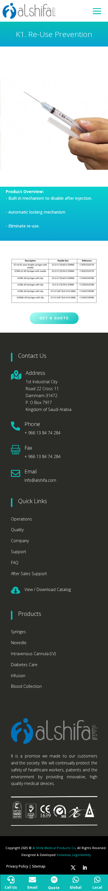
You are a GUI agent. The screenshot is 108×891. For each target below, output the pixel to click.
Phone (32, 424)
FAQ (14, 562)
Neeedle (18, 642)
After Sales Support (29, 573)
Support (18, 551)
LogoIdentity (81, 855)
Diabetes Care (24, 664)
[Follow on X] (73, 867)
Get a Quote (54, 318)
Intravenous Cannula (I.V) (33, 653)
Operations (21, 519)
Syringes (18, 631)
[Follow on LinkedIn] (84, 867)
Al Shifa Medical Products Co (54, 848)
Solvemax (63, 855)
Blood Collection (26, 686)
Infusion (18, 675)
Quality (17, 529)
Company (20, 540)
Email (30, 471)
